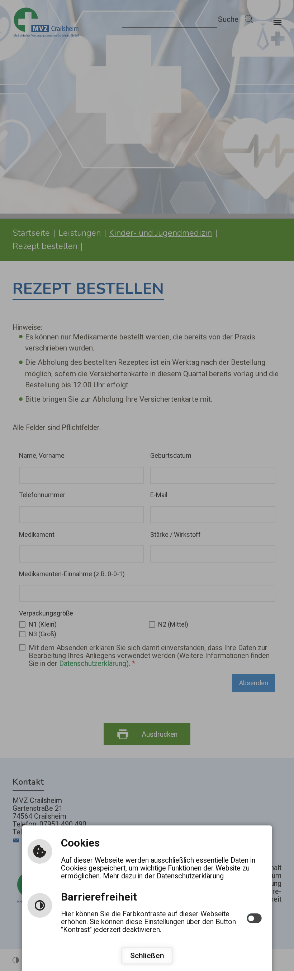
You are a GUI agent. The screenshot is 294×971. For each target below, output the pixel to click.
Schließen (147, 955)
